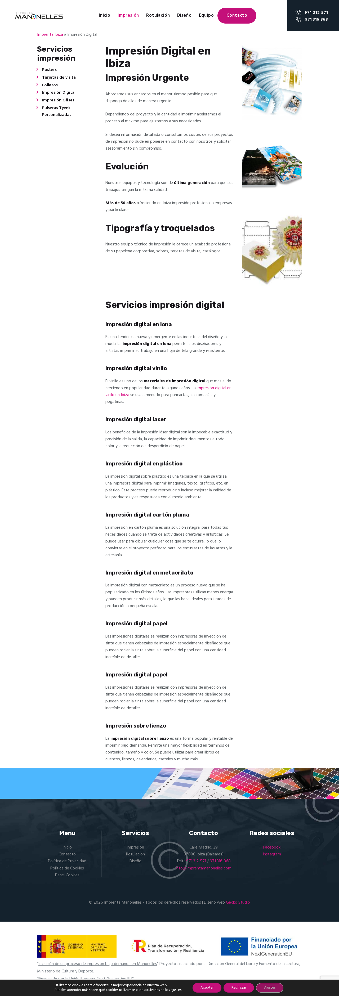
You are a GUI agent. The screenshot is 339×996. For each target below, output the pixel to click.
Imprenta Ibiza (50, 34)
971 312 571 (196, 861)
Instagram (272, 854)
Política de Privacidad (67, 861)
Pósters (49, 69)
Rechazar (238, 988)
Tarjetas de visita (59, 77)
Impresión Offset (58, 100)
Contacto (67, 854)
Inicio (67, 847)
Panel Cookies (67, 875)
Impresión (135, 847)
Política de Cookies (67, 868)
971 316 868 (220, 861)
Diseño (135, 861)
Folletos (50, 85)
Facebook (271, 847)
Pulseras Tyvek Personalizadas (56, 111)
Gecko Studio (238, 902)
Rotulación (135, 854)
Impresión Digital (58, 92)
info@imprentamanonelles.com (203, 868)
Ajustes (269, 988)
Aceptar (206, 988)
